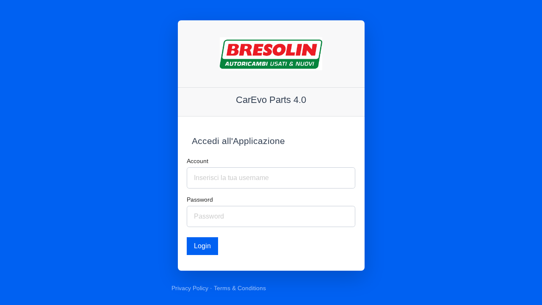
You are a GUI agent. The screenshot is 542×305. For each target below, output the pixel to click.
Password (200, 199)
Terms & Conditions (240, 288)
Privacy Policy (189, 288)
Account (197, 161)
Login (202, 246)
